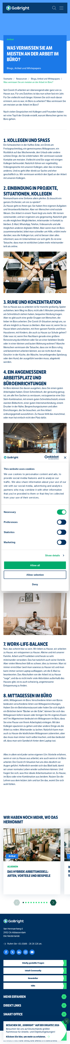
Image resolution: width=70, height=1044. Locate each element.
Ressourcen (21, 79)
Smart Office (13, 1014)
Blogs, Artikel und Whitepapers (45, 79)
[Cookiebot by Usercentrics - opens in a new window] (45, 457)
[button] (23, 902)
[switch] (61, 522)
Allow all (35, 565)
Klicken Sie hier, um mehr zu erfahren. (26, 1036)
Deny (35, 584)
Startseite (7, 79)
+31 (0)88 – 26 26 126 (28, 943)
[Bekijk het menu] (61, 8)
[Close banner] (65, 457)
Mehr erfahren (14, 997)
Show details (52, 555)
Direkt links (12, 1006)
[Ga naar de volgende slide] (53, 903)
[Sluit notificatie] (66, 1021)
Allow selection (35, 574)
